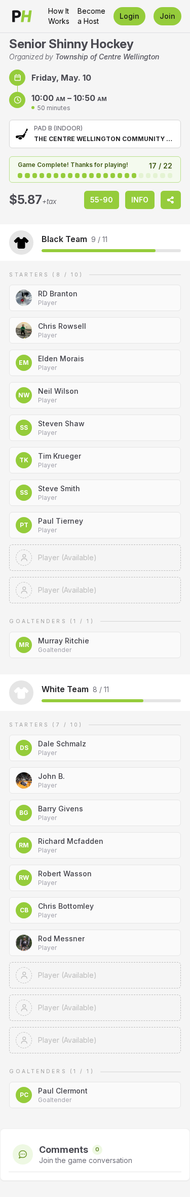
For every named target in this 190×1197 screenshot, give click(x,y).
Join (167, 16)
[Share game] (171, 200)
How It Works (58, 16)
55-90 (101, 199)
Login (129, 16)
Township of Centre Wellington (107, 56)
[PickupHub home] (22, 16)
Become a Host (91, 16)
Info (139, 199)
